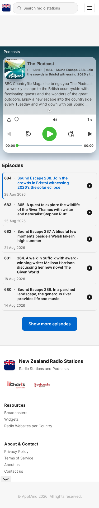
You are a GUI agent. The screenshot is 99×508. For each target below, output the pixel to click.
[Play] (49, 134)
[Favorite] (16, 119)
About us (12, 464)
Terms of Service (18, 458)
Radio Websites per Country (28, 426)
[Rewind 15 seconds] (28, 134)
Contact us (13, 471)
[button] (55, 120)
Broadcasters (15, 412)
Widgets (11, 419)
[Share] (9, 119)
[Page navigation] (89, 8)
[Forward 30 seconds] (71, 134)
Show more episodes (50, 323)
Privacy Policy (16, 451)
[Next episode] (89, 134)
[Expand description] (49, 110)
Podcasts (12, 51)
